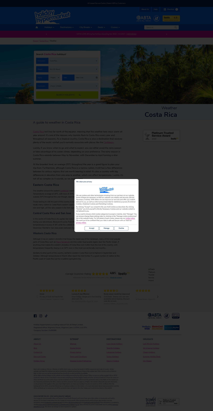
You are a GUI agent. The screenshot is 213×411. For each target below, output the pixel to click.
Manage (106, 228)
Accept (91, 228)
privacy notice (81, 223)
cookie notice (130, 218)
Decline (121, 228)
